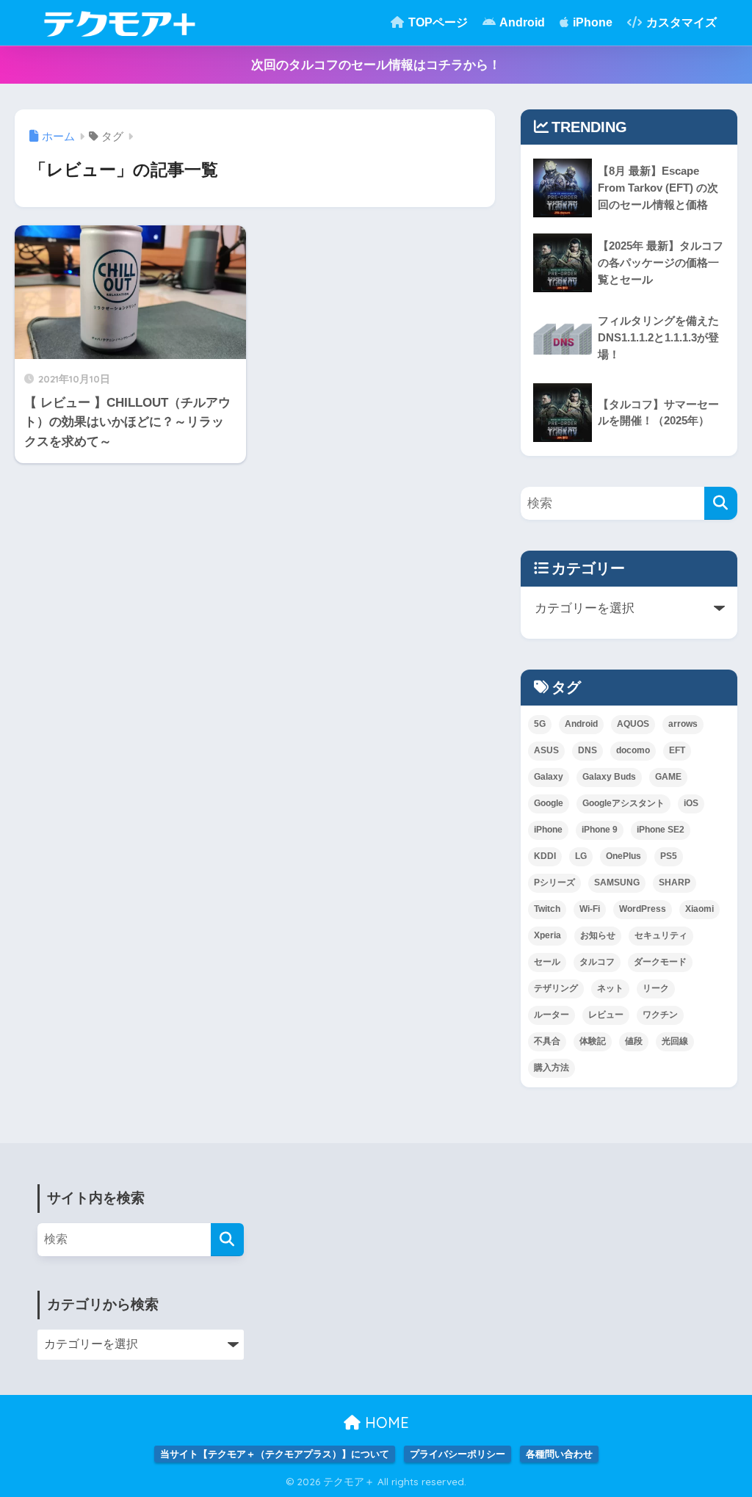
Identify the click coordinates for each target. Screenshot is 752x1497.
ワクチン (660, 1015)
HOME (385, 1422)
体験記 (592, 1041)
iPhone (591, 22)
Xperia (547, 935)
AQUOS (633, 724)
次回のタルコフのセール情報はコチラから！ (376, 65)
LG (581, 856)
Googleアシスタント (623, 803)
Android (521, 22)
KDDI (545, 856)
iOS (691, 803)
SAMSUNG (617, 882)
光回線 (675, 1041)
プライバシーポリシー (457, 1454)
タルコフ (597, 962)
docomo (633, 750)
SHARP (674, 882)
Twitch (547, 909)
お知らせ (597, 935)
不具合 (547, 1041)
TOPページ (436, 22)
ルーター (551, 1015)
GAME (668, 777)
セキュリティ (660, 935)
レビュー (605, 1015)
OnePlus (623, 856)
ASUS (546, 750)
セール (547, 962)
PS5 (668, 856)
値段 (634, 1041)
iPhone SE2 (660, 829)
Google (548, 803)
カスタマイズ (680, 22)
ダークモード (660, 962)
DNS (587, 750)
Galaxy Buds (609, 777)
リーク (656, 988)
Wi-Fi (589, 909)
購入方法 (551, 1067)
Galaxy (548, 777)
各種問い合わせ (559, 1454)
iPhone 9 (600, 829)
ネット (610, 988)
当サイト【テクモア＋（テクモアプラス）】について (274, 1454)
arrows (683, 724)
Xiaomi (699, 909)
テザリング (556, 988)
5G (540, 724)
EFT (677, 750)
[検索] (720, 503)
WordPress (642, 909)
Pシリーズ (554, 882)
